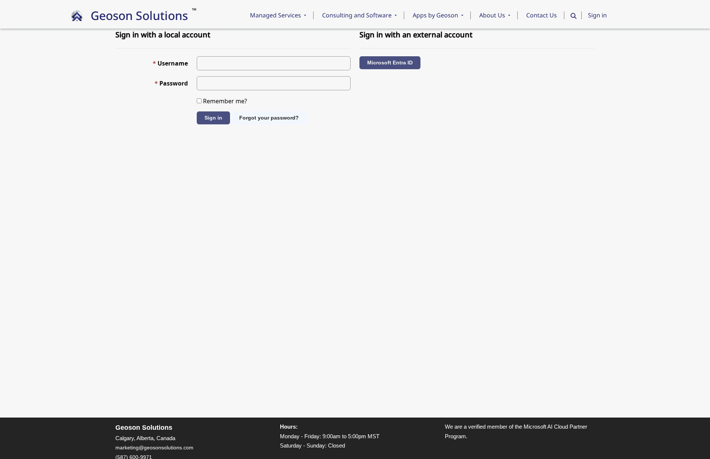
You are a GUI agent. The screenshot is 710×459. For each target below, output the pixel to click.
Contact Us (541, 15)
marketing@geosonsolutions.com (154, 447)
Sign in (597, 15)
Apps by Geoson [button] (436, 15)
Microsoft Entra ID (390, 63)
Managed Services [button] (276, 15)
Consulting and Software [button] (357, 15)
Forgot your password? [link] (269, 118)
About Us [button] (493, 15)
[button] (573, 16)
